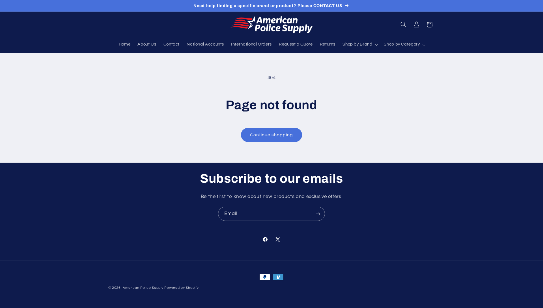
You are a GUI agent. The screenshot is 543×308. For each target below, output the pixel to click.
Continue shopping (271, 135)
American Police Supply (143, 287)
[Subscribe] (318, 214)
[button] (359, 44)
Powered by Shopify (181, 287)
